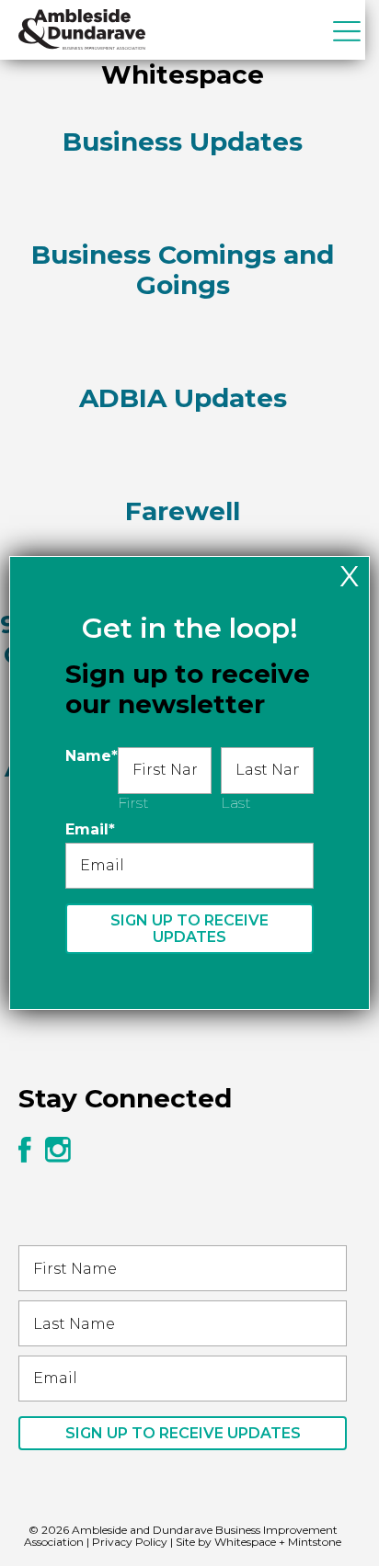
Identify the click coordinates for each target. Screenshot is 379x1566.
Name (91, 756)
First (133, 802)
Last (236, 802)
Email (90, 829)
